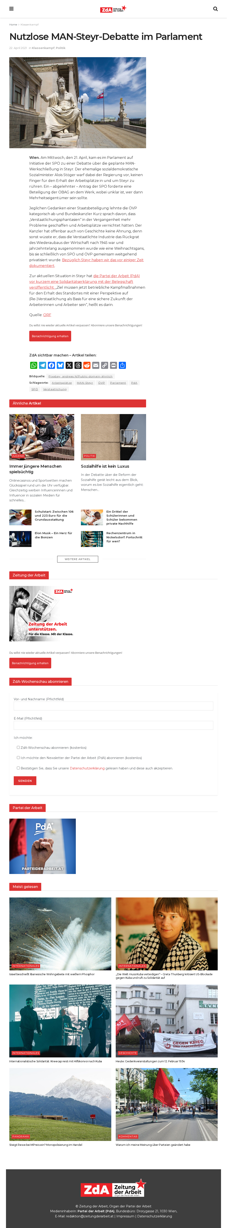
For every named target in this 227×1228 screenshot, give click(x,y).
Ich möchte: (23, 738)
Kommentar (128, 1136)
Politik (60, 48)
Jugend (18, 455)
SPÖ (34, 389)
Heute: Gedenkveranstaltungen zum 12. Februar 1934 (150, 1061)
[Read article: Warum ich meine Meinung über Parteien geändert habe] (167, 1104)
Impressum (125, 1216)
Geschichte (128, 1053)
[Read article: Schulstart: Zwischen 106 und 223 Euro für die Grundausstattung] (20, 517)
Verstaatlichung (55, 389)
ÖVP (101, 382)
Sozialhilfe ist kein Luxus (105, 466)
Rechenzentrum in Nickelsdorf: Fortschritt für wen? (124, 537)
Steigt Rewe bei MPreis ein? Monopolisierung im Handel (45, 1144)
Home (13, 24)
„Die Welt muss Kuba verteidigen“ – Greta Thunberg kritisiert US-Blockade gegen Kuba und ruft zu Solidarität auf (164, 976)
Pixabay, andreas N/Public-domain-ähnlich (81, 376)
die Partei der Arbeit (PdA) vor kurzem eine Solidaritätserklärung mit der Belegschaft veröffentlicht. (84, 282)
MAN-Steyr (85, 382)
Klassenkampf (30, 24)
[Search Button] (215, 9)
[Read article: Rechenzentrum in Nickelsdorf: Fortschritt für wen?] (92, 539)
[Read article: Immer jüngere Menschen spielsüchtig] (41, 437)
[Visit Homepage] (113, 9)
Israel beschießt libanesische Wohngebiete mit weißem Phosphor (51, 974)
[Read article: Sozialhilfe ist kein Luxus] (113, 437)
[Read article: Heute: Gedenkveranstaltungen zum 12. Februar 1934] (167, 1021)
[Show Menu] (11, 9)
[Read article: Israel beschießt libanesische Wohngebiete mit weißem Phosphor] (60, 933)
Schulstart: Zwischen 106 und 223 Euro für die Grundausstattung (54, 515)
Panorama (20, 1136)
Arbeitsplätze (62, 382)
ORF (47, 315)
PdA (134, 382)
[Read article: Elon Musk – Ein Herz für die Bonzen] (20, 539)
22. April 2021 (18, 48)
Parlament (118, 382)
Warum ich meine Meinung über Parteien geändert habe (153, 1144)
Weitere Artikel (77, 559)
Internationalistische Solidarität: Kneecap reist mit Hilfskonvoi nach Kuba (55, 1061)
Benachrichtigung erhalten (50, 336)
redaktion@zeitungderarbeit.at (90, 1216)
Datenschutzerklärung (87, 768)
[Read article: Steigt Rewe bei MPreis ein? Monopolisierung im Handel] (60, 1104)
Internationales (25, 965)
